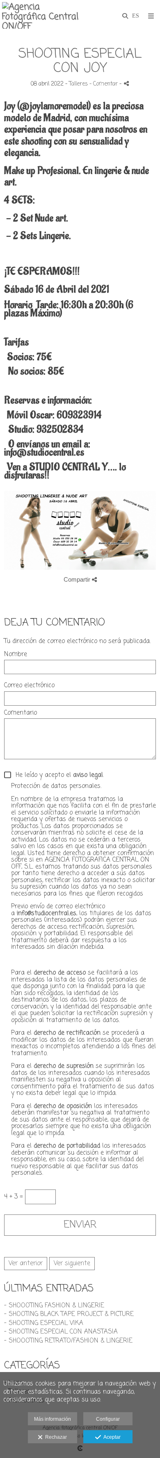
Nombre (15, 654)
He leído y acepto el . (57, 775)
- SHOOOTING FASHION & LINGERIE (54, 1305)
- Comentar (104, 84)
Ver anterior (26, 1263)
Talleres (78, 84)
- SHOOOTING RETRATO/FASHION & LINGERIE (68, 1340)
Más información (52, 1419)
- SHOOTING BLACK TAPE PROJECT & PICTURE (69, 1314)
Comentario (20, 713)
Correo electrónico (29, 685)
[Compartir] (126, 83)
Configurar (108, 1419)
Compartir (78, 579)
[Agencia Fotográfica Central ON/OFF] (41, 15)
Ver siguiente (72, 1263)
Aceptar (111, 1437)
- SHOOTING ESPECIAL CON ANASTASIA (61, 1331)
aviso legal (88, 775)
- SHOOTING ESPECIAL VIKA (43, 1323)
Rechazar (55, 1437)
